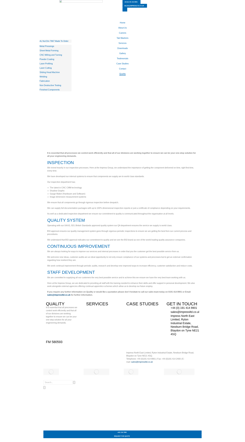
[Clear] (74, 382)
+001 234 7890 (122, 432)
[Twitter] (56, 354)
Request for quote (122, 436)
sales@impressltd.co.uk (134, 6)
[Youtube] (63, 354)
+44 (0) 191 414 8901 (131, 2)
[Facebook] (49, 354)
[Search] (44, 387)
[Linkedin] (70, 354)
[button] (49, 117)
